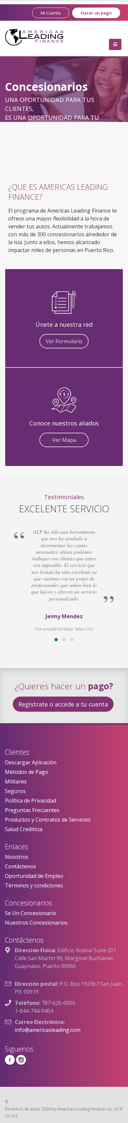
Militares (16, 781)
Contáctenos (20, 866)
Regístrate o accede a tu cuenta (63, 704)
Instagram (21, 1060)
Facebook (10, 1060)
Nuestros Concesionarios (36, 922)
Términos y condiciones (34, 885)
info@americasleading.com (47, 1030)
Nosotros (17, 856)
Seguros (15, 791)
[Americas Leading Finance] (34, 36)
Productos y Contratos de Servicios (48, 819)
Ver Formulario (64, 341)
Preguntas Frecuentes (32, 810)
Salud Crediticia (23, 829)
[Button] (115, 44)
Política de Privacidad (30, 800)
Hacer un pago (96, 13)
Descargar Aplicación (30, 762)
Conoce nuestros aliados (64, 423)
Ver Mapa (64, 440)
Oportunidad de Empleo (34, 876)
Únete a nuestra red (64, 324)
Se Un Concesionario (30, 913)
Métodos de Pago (26, 772)
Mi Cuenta (51, 13)
